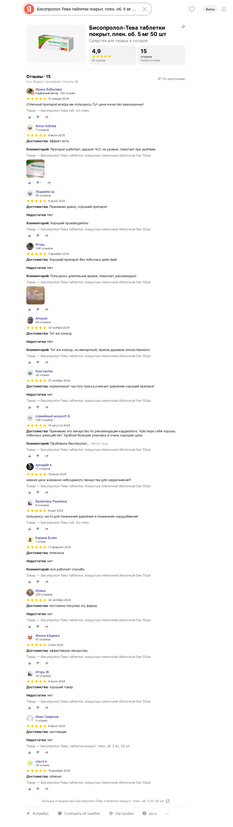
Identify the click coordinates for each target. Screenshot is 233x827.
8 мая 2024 (55, 510)
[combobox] (86, 9)
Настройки (125, 813)
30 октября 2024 (59, 600)
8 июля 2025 (56, 135)
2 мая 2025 (55, 645)
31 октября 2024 (59, 380)
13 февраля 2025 (59, 547)
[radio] (29, 117)
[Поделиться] (183, 26)
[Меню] (223, 9)
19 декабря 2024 (59, 770)
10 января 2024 (58, 98)
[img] (36, 98)
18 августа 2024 (59, 425)
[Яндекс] (29, 9)
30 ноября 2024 (59, 327)
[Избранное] (192, 9)
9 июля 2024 (56, 681)
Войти (210, 9)
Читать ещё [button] (99, 443)
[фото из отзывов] (35, 169)
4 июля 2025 (56, 201)
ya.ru (153, 813)
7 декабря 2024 (58, 253)
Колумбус (41, 813)
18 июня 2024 (57, 474)
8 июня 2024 (56, 726)
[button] (171, 79)
